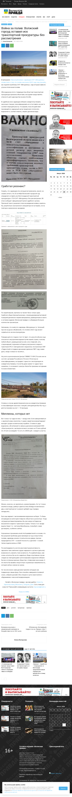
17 (51, 189)
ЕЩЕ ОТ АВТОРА (30, 649)
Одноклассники (9, 584)
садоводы (29, 607)
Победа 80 (21, 17)
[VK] (7, 45)
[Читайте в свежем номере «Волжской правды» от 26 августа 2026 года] (5, 708)
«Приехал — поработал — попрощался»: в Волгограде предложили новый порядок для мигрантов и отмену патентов (40, 669)
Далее (53, 17)
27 (61, 192)
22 (67, 189)
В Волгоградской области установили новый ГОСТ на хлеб (40, 730)
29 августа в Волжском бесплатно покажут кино (64, 63)
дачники (13, 607)
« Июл (60, 197)
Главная (3, 21)
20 (61, 189)
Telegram (26, 584)
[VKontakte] (69, 6)
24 (51, 192)
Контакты (42, 3)
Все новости (4, 3)
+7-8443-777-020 (39, 768)
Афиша (19, 3)
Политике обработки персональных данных (24, 790)
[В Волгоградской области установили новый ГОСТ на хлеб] (29, 730)
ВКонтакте (19, 584)
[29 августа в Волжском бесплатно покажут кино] (53, 63)
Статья (9, 24)
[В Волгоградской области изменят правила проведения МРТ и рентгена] (53, 43)
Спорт (48, 17)
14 (64, 186)
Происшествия (30, 17)
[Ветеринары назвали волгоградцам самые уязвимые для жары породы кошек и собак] (29, 718)
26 (57, 192)
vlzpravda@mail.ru (40, 587)
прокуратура (21, 607)
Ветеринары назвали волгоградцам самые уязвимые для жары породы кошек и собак (40, 720)
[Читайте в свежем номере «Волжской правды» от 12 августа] (5, 729)
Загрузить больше (59, 84)
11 (54, 186)
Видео (14, 3)
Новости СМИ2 (24, 592)
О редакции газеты (33, 3)
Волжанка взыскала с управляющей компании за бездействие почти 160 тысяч (11, 629)
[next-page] (5, 679)
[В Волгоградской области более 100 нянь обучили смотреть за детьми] (29, 708)
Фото (10, 3)
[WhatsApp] (12, 45)
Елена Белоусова (7, 41)
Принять (63, 788)
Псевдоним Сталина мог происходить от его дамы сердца (23, 665)
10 (51, 186)
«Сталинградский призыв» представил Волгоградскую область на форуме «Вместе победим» (7, 667)
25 (54, 192)
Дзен (32, 584)
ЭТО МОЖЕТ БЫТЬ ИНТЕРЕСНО (12, 649)
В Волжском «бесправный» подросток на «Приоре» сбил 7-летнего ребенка (36, 629)
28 (64, 192)
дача (8, 607)
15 (67, 186)
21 (64, 189)
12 (57, 186)
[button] (68, 17)
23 (70, 189)
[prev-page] (2, 679)
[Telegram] (66, 6)
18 (54, 189)
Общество (14, 17)
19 (57, 189)
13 (61, 186)
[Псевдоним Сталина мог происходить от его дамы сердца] (24, 657)
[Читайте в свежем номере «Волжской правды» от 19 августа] (5, 718)
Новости (40, 582)
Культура (38, 17)
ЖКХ (44, 17)
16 (70, 186)
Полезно (25, 3)
